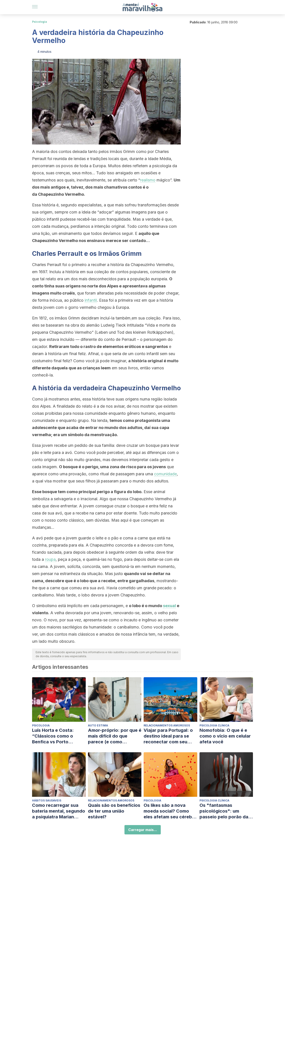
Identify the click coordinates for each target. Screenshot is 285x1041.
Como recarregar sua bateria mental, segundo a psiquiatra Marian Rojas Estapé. (58, 811)
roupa (50, 559)
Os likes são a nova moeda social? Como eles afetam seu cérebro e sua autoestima (170, 811)
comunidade (165, 474)
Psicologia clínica (214, 725)
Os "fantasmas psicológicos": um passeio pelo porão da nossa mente (224, 811)
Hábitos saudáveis (46, 800)
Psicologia (39, 21)
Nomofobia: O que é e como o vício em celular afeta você (225, 736)
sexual (169, 605)
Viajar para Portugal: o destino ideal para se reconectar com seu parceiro (168, 736)
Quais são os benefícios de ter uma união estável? (114, 811)
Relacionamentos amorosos (167, 725)
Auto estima (98, 725)
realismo (147, 180)
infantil (91, 300)
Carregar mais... (142, 830)
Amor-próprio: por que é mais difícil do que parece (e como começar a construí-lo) (114, 736)
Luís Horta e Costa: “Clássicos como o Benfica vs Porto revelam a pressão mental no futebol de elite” (54, 736)
